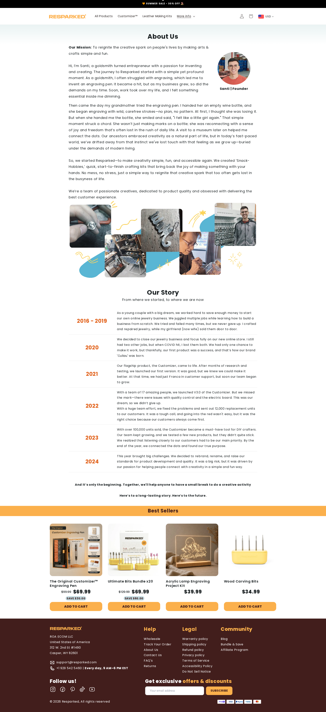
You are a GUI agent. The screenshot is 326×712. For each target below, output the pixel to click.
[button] (186, 16)
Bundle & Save (232, 644)
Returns (150, 666)
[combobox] (266, 17)
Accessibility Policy (197, 666)
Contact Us (153, 655)
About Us (151, 650)
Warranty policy (195, 639)
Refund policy (193, 650)
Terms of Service (195, 660)
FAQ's (148, 660)
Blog (224, 639)
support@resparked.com (76, 662)
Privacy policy (193, 655)
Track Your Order (157, 644)
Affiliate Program (234, 650)
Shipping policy (194, 644)
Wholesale (152, 639)
